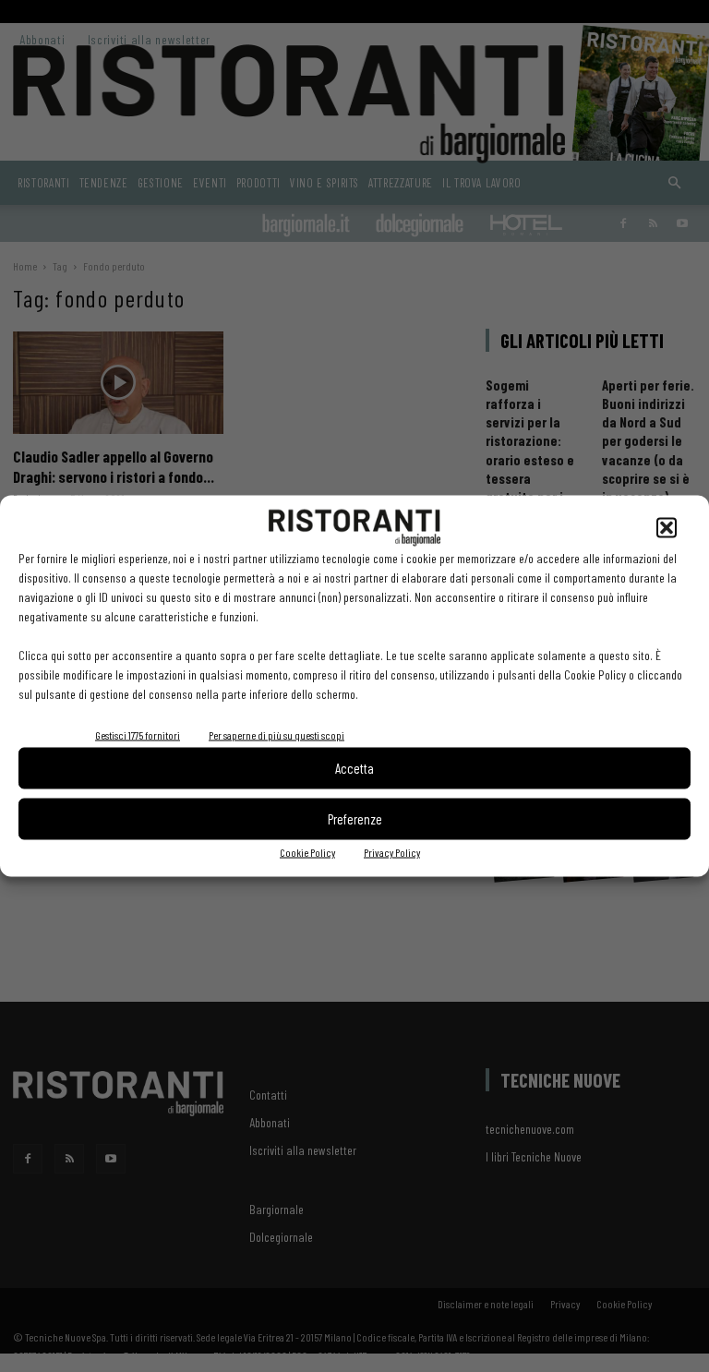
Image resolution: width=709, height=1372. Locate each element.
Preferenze (355, 819)
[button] (666, 527)
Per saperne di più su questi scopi (276, 734)
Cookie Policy (307, 851)
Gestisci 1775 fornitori (137, 734)
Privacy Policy (392, 851)
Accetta (354, 768)
